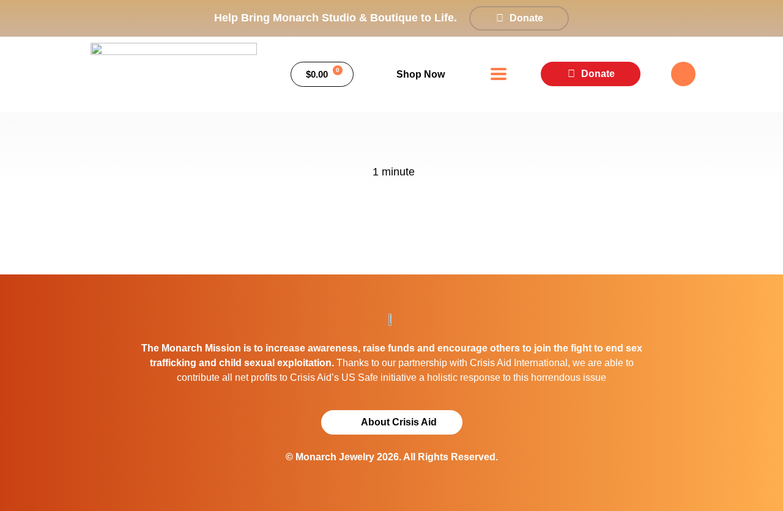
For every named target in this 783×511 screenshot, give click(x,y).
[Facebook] (683, 74)
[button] (499, 74)
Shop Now (420, 74)
